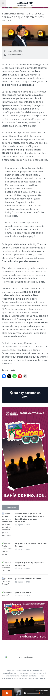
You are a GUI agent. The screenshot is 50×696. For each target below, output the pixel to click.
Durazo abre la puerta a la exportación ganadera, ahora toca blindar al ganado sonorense (29, 517)
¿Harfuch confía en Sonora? (28, 578)
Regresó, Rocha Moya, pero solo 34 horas (31, 544)
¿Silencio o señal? (23, 592)
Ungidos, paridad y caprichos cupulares (29, 563)
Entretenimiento (15, 55)
